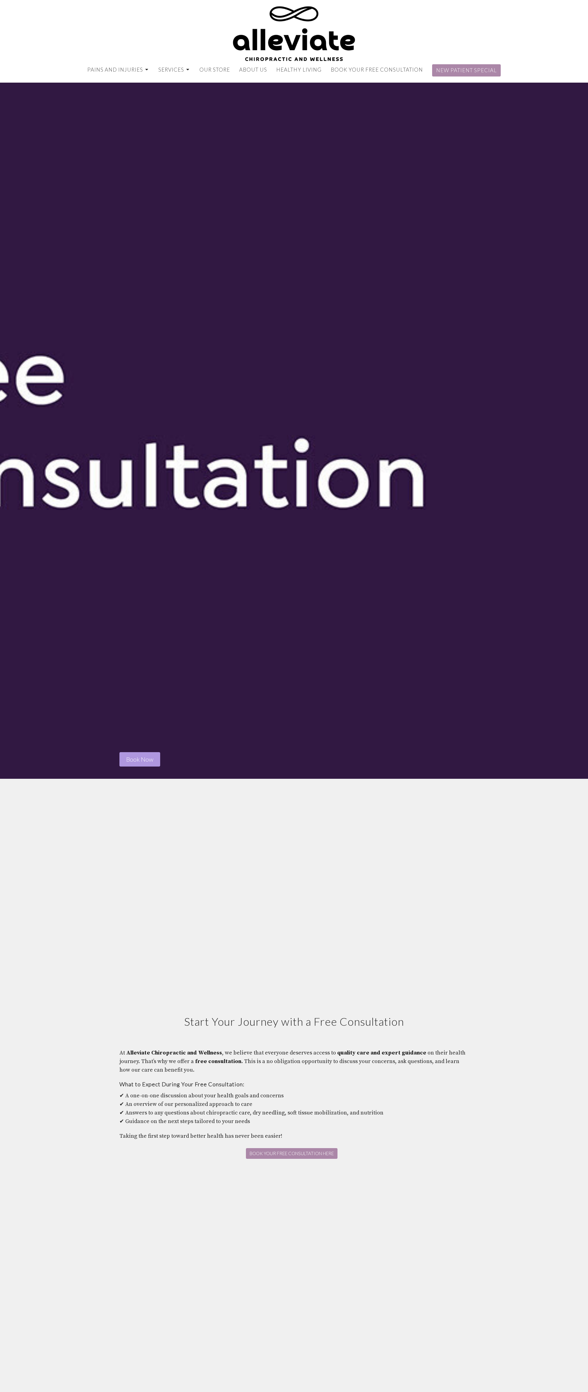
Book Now (139, 759)
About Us (253, 69)
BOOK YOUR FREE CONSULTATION (377, 69)
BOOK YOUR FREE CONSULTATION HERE (292, 1153)
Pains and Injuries (115, 69)
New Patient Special (466, 70)
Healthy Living (299, 69)
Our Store (214, 69)
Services (171, 69)
